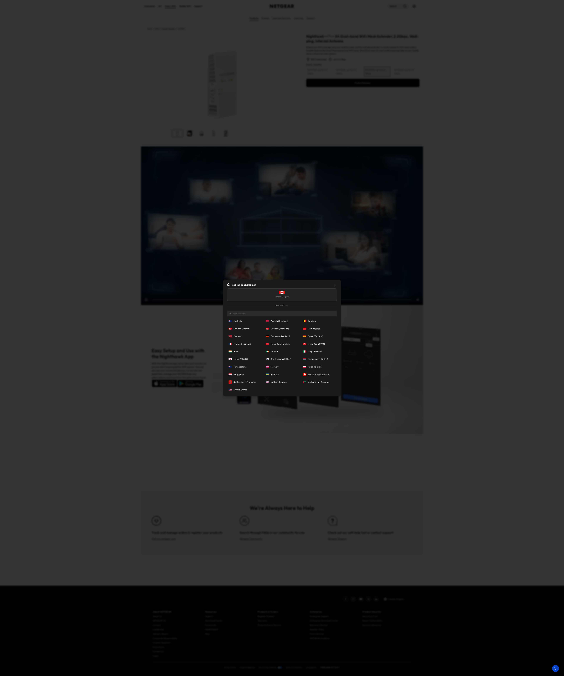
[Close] (335, 285)
